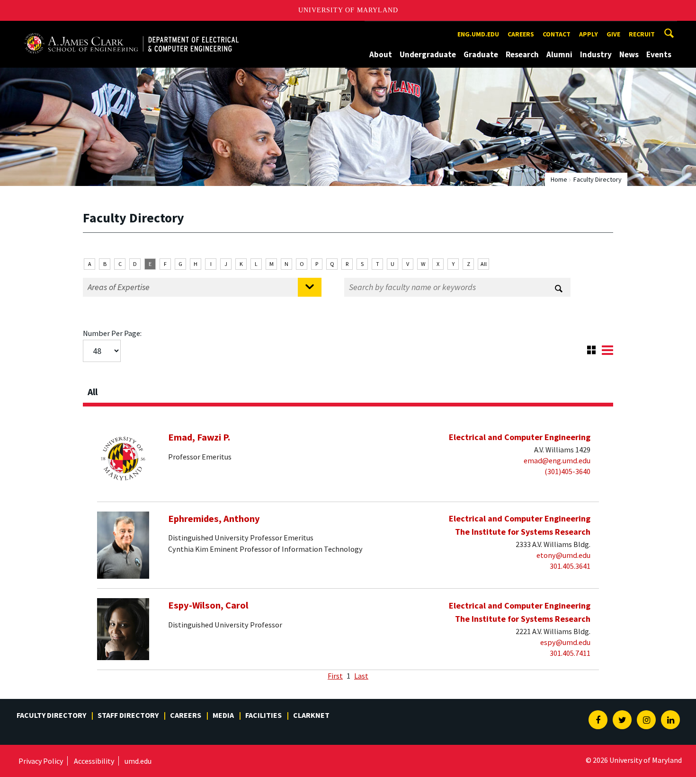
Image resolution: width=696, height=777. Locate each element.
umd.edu (138, 761)
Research (522, 54)
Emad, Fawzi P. (199, 437)
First (335, 675)
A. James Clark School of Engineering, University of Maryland (131, 29)
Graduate (481, 54)
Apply (588, 34)
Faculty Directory (51, 715)
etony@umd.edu (563, 555)
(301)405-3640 (567, 471)
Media (223, 715)
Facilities (263, 715)
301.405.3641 (570, 566)
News (629, 54)
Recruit (642, 34)
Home (559, 179)
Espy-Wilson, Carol (208, 605)
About (380, 54)
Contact (557, 34)
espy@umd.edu (565, 642)
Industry (596, 54)
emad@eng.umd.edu (557, 460)
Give (613, 34)
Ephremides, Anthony (214, 518)
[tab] (348, 388)
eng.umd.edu (478, 34)
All (484, 263)
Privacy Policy (40, 761)
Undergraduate (428, 54)
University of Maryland (348, 10)
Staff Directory (128, 715)
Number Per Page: (112, 333)
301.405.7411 (570, 653)
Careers (521, 34)
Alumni (559, 54)
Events (658, 54)
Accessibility (94, 761)
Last (361, 675)
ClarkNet (311, 715)
